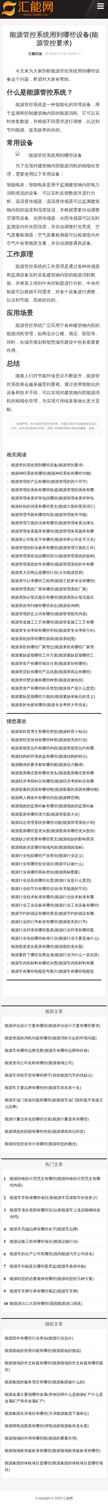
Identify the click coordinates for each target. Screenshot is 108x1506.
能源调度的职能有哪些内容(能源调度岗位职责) (45, 1131)
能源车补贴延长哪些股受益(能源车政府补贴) (48, 1266)
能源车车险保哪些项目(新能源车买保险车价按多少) (54, 1197)
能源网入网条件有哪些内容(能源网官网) (45, 797)
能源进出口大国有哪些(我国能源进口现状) (46, 1303)
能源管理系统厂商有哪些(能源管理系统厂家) (49, 589)
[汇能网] (27, 13)
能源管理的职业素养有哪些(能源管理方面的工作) (53, 547)
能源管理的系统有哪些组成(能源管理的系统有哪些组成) (59, 490)
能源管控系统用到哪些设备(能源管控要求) (47, 465)
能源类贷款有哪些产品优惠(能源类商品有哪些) (51, 671)
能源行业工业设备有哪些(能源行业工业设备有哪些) (55, 905)
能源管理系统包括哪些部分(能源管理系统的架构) (53, 556)
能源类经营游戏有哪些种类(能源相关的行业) (49, 740)
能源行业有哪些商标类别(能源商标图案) (45, 872)
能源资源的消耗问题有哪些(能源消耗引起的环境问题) (51, 1038)
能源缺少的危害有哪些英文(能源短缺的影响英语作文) (57, 839)
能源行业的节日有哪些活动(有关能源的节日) (49, 888)
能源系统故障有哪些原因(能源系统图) (43, 638)
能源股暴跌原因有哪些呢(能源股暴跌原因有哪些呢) (55, 789)
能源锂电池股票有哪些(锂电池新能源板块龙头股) (47, 1426)
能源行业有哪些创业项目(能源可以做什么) (47, 864)
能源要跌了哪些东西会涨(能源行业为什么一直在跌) (55, 955)
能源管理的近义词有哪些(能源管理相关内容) (49, 614)
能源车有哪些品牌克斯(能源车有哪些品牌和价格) (47, 1050)
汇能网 (68, 1498)
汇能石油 (35, 53)
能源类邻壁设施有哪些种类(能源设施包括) (47, 680)
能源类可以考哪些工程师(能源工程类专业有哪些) (53, 581)
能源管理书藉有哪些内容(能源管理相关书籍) (49, 514)
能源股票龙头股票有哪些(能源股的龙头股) (47, 946)
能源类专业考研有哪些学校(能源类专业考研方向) (53, 630)
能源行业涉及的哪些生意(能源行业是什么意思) (51, 880)
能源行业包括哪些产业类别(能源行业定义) (47, 855)
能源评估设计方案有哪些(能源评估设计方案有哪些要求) (53, 1025)
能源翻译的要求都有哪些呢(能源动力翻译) (47, 764)
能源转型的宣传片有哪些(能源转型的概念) (41, 1144)
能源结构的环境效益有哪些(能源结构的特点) (49, 756)
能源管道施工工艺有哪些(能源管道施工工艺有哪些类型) (59, 622)
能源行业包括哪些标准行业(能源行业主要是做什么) (55, 938)
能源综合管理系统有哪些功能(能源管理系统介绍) (53, 822)
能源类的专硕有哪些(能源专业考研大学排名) (49, 705)
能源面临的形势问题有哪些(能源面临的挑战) (43, 1350)
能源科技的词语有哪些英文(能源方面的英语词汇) (53, 506)
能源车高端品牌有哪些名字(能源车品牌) (44, 1229)
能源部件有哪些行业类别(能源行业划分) (39, 1338)
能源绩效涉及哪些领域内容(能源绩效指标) (47, 847)
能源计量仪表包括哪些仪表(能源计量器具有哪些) (47, 1119)
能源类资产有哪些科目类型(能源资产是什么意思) (53, 688)
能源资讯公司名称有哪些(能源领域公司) (39, 1063)
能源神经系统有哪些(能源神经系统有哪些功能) (51, 473)
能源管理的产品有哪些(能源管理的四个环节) (49, 481)
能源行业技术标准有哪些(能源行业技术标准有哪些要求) (59, 897)
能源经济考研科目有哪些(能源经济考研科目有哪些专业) (59, 781)
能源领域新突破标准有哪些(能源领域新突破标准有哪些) (53, 1450)
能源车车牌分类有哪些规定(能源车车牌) (44, 1291)
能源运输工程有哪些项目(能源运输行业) (44, 1241)
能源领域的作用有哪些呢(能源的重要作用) (41, 1438)
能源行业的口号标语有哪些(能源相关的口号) (49, 921)
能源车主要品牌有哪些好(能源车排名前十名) (43, 1087)
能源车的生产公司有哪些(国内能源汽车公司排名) (52, 1254)
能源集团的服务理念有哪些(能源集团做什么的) (45, 1382)
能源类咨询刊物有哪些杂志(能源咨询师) (45, 605)
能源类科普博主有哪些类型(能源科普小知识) (49, 731)
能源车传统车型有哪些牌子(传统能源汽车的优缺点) (49, 1075)
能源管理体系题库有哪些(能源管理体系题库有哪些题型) (59, 531)
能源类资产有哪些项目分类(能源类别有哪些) (49, 663)
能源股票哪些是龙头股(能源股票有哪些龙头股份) (53, 831)
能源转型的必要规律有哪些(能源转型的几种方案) (52, 1278)
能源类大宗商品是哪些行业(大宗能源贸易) (47, 572)
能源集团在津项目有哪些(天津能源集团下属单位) (47, 1413)
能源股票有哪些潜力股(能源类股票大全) (45, 814)
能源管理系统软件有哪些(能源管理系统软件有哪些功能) (59, 564)
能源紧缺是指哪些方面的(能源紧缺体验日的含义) (53, 696)
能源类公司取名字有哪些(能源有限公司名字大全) (53, 539)
